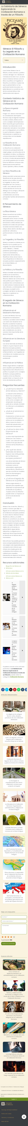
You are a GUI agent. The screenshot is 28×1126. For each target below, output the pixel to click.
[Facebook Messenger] (7, 689)
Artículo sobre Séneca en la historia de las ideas (15, 572)
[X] (10, 689)
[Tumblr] (22, 689)
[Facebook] (3, 689)
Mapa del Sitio (5, 1121)
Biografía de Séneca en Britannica (13, 567)
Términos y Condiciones (7, 1117)
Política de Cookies (6, 1113)
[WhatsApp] (18, 689)
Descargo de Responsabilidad (9, 1110)
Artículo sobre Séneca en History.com (14, 577)
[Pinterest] (14, 689)
